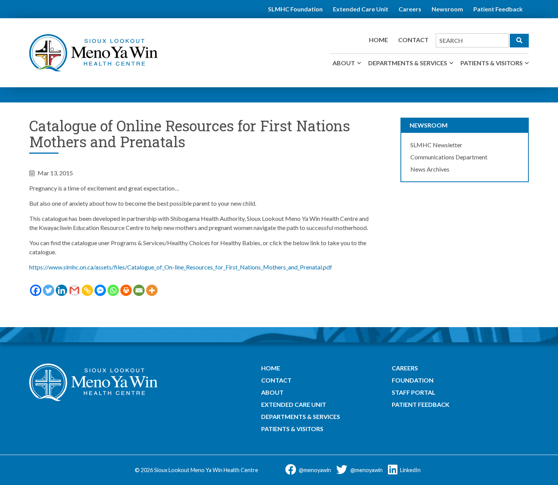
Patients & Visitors (491, 62)
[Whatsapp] (113, 290)
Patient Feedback (498, 9)
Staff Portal (413, 392)
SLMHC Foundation (295, 9)
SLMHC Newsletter (436, 144)
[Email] (139, 290)
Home (378, 39)
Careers (410, 9)
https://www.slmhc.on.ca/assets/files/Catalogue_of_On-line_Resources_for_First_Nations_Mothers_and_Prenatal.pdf (180, 267)
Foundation (412, 380)
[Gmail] (74, 290)
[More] (152, 290)
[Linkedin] (61, 290)
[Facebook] (35, 290)
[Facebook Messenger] (100, 290)
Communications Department (448, 157)
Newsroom (447, 9)
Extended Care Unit (360, 9)
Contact (413, 39)
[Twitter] (48, 290)
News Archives (429, 169)
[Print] (126, 290)
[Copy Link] (87, 290)
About (344, 62)
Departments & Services (407, 62)
